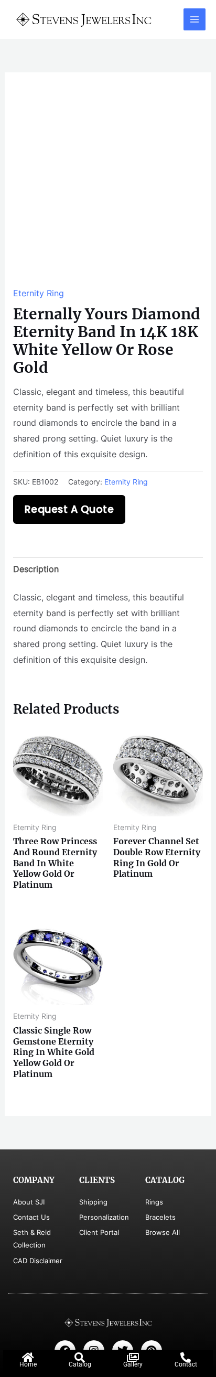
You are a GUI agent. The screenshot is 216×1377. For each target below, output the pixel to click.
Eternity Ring (38, 293)
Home (28, 1364)
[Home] (28, 1357)
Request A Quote (69, 509)
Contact (186, 1364)
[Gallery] (133, 1357)
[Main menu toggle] (194, 19)
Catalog (80, 1364)
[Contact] (185, 1357)
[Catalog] (80, 1357)
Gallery (133, 1364)
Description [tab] (36, 569)
